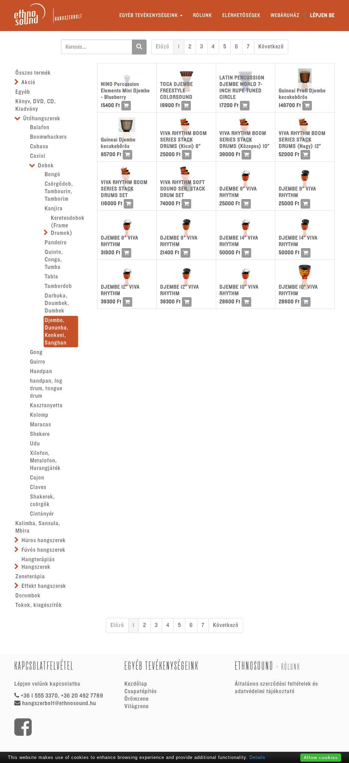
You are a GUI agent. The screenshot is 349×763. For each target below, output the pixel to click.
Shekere (40, 434)
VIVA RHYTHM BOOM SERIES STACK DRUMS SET (124, 189)
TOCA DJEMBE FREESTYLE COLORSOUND (176, 90)
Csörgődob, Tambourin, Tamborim (59, 191)
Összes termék (33, 73)
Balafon (39, 127)
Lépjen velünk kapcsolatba (47, 684)
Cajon (37, 478)
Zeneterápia (30, 577)
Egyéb (22, 92)
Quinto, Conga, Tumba (54, 259)
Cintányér (42, 514)
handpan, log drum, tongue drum (46, 388)
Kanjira (54, 208)
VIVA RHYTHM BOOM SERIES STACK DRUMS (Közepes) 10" (244, 140)
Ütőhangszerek (41, 119)
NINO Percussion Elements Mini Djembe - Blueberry (125, 90)
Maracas (40, 425)
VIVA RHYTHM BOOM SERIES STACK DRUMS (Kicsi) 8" (183, 140)
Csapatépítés (140, 691)
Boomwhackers (48, 137)
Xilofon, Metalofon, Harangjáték (45, 460)
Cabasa (39, 146)
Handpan (41, 371)
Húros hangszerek (43, 540)
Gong (36, 352)
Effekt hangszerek (43, 586)
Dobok (46, 166)
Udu (35, 444)
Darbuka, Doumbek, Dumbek (57, 303)
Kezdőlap (135, 684)
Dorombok (28, 596)
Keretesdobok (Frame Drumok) (67, 225)
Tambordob (58, 286)
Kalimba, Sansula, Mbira (37, 527)
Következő (271, 47)
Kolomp (39, 415)
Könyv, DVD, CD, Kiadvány (35, 105)
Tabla (51, 277)
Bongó (52, 174)
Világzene (136, 706)
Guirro (37, 362)
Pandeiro (56, 243)
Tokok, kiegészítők (38, 605)
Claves (38, 487)
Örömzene (136, 699)
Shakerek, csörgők (42, 500)
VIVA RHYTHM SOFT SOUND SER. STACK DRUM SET (182, 189)
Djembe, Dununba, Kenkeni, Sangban (57, 331)
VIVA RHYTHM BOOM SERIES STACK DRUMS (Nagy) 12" (302, 140)
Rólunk (290, 666)
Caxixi (37, 156)
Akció (28, 82)
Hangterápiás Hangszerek (38, 563)
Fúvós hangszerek (43, 550)
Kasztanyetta (46, 405)
